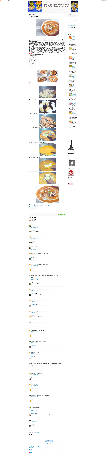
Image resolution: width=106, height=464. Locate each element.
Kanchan (32, 224)
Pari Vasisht (33, 252)
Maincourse (40, 17)
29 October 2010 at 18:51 (34, 254)
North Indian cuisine (44, 17)
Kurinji (32, 241)
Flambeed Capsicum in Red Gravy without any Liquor (42, 205)
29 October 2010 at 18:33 (34, 227)
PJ (31, 399)
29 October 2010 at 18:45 (34, 238)
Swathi (32, 315)
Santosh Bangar (33, 345)
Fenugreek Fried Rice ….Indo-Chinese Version (74, 103)
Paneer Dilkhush (31, 207)
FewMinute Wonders (34, 388)
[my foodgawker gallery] (72, 166)
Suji (31, 257)
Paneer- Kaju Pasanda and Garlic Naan (35, 206)
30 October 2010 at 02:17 (34, 374)
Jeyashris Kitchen (33, 413)
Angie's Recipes (33, 293)
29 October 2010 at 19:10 (34, 271)
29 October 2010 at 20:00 (34, 301)
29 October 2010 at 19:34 (34, 279)
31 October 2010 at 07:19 (34, 396)
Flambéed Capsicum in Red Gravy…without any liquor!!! (74, 67)
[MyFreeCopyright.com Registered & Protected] (72, 179)
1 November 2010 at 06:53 (34, 421)
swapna (32, 356)
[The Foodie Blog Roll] (65, 443)
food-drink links (30, 450)
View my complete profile (71, 25)
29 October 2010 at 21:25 (34, 326)
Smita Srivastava (33, 377)
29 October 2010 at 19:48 (34, 290)
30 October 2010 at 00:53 (34, 353)
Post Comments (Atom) (36, 432)
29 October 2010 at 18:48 (34, 249)
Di (31, 282)
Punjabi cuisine (48, 17)
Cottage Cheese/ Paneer (34, 17)
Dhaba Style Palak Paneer (33, 208)
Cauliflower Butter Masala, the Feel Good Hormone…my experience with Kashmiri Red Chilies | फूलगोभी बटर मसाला (72, 39)
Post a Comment (32, 428)
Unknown (32, 334)
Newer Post (31, 430)
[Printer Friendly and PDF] (61, 214)
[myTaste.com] (47, 447)
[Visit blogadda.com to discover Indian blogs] (30, 452)
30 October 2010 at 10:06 (34, 380)
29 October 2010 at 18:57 (34, 265)
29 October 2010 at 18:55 (34, 260)
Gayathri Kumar (33, 268)
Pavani (32, 424)
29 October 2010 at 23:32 (34, 342)
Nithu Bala (32, 219)
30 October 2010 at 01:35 (34, 369)
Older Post (63, 430)
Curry (37, 17)
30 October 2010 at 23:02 (34, 385)
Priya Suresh (33, 372)
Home (47, 430)
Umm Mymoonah (33, 304)
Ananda (32, 383)
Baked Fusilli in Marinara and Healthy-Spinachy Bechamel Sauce (74, 76)
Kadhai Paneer (31, 209)
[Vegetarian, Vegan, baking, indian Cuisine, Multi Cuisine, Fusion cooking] (36, 447)
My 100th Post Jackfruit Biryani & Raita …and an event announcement (74, 85)
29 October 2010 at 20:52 (34, 312)
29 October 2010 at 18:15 (34, 221)
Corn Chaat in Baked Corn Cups (74, 48)
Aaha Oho (32, 409)
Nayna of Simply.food (54, 204)
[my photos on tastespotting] (72, 157)
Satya (32, 274)
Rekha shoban (33, 246)
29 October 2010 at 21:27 (34, 331)
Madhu (32, 230)
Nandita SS (32, 235)
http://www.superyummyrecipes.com (36, 278)
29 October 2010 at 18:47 (34, 243)
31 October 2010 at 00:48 (34, 391)
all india (48, 441)
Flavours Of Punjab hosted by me (39, 204)
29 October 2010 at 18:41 (34, 232)
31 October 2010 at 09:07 (34, 410)
